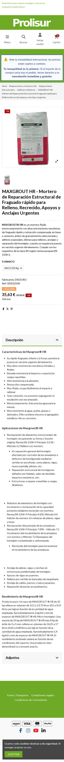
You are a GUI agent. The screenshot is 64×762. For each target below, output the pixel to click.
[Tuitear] (7, 308)
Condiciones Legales (42, 695)
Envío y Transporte (17, 695)
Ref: (4, 283)
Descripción (14, 340)
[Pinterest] (12, 308)
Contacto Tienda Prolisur (13, 7)
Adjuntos (12, 658)
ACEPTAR (13, 754)
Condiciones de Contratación (31, 699)
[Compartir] (3, 308)
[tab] (32, 340)
